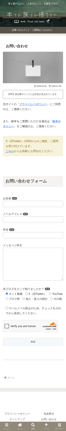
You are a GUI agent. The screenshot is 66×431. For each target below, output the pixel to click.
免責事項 (49, 413)
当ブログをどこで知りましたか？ (26, 288)
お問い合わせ (48, 419)
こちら (10, 151)
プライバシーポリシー (33, 104)
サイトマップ (17, 419)
